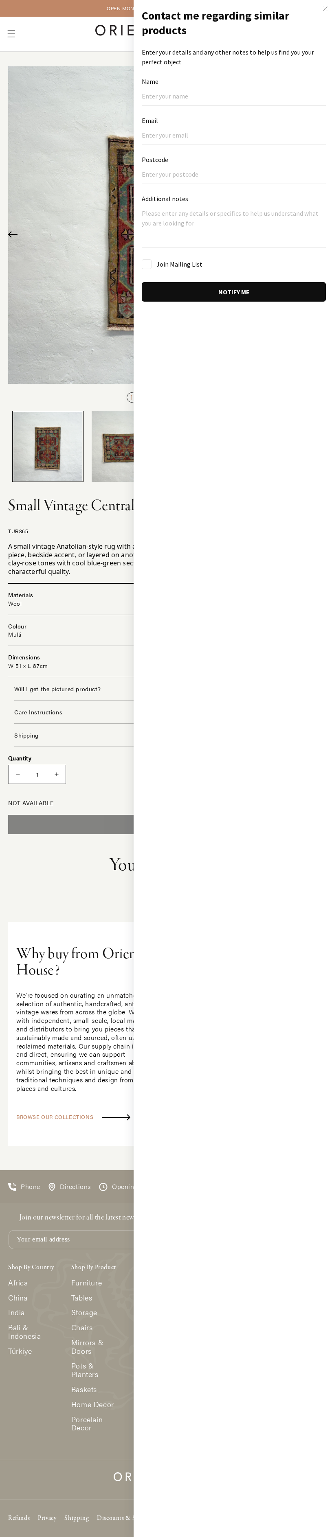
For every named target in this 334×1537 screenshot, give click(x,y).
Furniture (86, 1283)
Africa (18, 1283)
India (16, 1312)
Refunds (19, 1518)
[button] (11, 34)
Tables (81, 1298)
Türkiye (20, 1351)
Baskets (84, 1389)
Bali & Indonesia (24, 1331)
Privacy (47, 1518)
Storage (84, 1312)
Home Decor (92, 1404)
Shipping (76, 1518)
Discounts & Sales (121, 1518)
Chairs (82, 1327)
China (18, 1298)
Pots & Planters (85, 1370)
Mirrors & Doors (87, 1346)
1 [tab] (131, 397)
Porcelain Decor (87, 1423)
